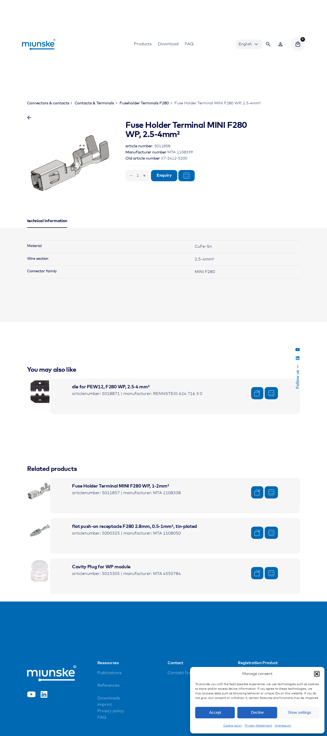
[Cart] (298, 44)
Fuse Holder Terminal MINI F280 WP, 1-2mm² (120, 486)
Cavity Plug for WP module (101, 567)
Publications (109, 673)
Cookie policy (232, 725)
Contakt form (181, 673)
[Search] (268, 44)
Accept (215, 712)
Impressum (283, 725)
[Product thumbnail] (40, 391)
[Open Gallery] (82, 147)
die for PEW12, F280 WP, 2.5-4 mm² (110, 387)
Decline (257, 712)
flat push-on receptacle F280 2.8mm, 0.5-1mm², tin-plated (134, 526)
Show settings (299, 712)
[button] (316, 673)
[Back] (29, 117)
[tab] (47, 227)
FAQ (101, 717)
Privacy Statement (258, 725)
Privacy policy (110, 711)
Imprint (104, 705)
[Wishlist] (280, 44)
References (108, 685)
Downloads (108, 698)
